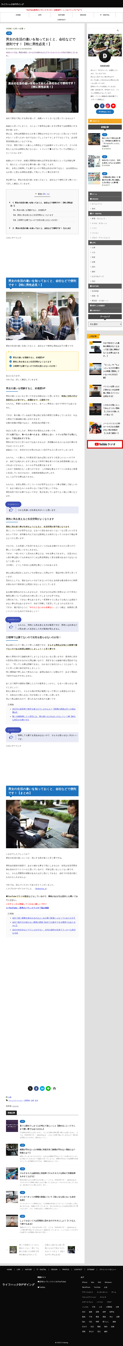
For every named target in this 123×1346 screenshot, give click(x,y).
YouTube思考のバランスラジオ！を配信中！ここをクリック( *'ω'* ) (32, 10)
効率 (104, 1312)
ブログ (109, 1302)
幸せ (111, 1317)
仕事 (9, 1097)
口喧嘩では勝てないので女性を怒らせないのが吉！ (36, 220)
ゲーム (113, 1292)
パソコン (95, 233)
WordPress (86, 1287)
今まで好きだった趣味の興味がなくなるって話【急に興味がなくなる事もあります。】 (111, 349)
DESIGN (83, 15)
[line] (48, 1088)
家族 (104, 1317)
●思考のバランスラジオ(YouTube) (52, 1281)
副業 (97, 1312)
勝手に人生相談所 (98, 306)
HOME (18, 15)
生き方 (84, 1327)
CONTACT (62, 20)
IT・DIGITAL (104, 15)
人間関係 (27, 1100)
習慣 (83, 1331)
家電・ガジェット (98, 218)
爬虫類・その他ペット (100, 301)
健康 (90, 1312)
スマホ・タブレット (99, 223)
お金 (105, 1287)
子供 (90, 1317)
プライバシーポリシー (107, 1269)
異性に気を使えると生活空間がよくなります (33, 215)
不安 (93, 1307)
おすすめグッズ (98, 276)
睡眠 (99, 1327)
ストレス (103, 1297)
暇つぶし (106, 1322)
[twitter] (30, 1088)
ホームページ (97, 204)
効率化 (112, 1312)
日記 (93, 281)
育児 (99, 1331)
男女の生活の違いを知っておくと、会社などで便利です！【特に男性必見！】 (41, 204)
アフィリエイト (87, 1292)
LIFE (39, 15)
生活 (36, 1100)
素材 (93, 209)
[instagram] (107, 105)
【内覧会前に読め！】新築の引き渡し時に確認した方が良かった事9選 (111, 179)
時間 (97, 1322)
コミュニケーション (16, 1100)
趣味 (93, 271)
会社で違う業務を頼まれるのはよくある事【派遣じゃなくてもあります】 (44, 918)
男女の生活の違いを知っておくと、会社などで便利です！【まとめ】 (42, 228)
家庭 (93, 257)
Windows (108, 1282)
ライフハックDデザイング (12, 4)
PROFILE (65, 1269)
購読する (95, 121)
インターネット (102, 1292)
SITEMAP (90, 1269)
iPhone (84, 1282)
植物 (114, 1322)
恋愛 (93, 262)
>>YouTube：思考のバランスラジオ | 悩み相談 (27, 908)
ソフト (94, 228)
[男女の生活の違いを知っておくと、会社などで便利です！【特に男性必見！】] (42, 1088)
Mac (92, 1282)
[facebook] (36, 1088)
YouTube (97, 1287)
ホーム (94, 194)
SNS (99, 1282)
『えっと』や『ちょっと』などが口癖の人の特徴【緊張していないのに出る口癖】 (111, 371)
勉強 (83, 1317)
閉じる (46, 194)
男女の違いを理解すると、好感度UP (29, 210)
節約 (93, 267)
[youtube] (113, 105)
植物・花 (95, 296)
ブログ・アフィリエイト (101, 238)
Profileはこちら (105, 112)
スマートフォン (87, 1302)
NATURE (61, 15)
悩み (83, 1322)
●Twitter (41, 1287)
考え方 (91, 1331)
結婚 (112, 1327)
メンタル (85, 1307)
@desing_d (41, 888)
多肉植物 (95, 291)
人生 (93, 252)
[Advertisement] (42, 256)
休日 (83, 1312)
